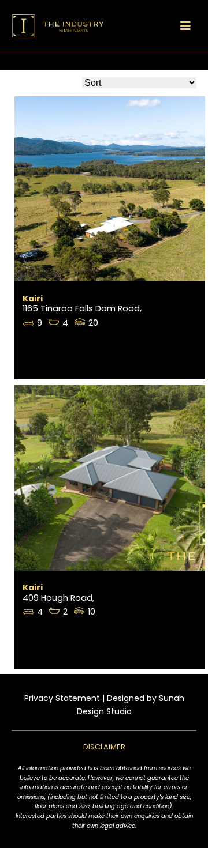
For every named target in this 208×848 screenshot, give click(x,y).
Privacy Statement (62, 698)
